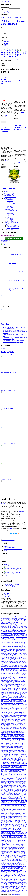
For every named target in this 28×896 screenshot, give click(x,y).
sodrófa (5, 655)
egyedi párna (23, 646)
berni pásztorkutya (18, 639)
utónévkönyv (6, 804)
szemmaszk (18, 868)
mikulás (25, 853)
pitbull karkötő (9, 634)
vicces (2, 818)
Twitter (17, 569)
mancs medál (14, 755)
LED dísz (3, 724)
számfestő (18, 770)
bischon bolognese (17, 751)
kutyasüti (3, 637)
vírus (15, 623)
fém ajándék (11, 888)
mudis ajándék (20, 715)
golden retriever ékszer (14, 748)
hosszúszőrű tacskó (21, 616)
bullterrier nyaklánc (17, 747)
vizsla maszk (18, 824)
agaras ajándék (4, 817)
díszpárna (7, 747)
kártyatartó (18, 660)
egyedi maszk (8, 647)
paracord (9, 759)
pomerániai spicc (10, 757)
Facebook (20, 567)
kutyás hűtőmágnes (7, 824)
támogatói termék (19, 863)
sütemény (3, 841)
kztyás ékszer (19, 730)
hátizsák (6, 620)
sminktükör (23, 804)
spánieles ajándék (8, 735)
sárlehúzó (10, 817)
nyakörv (14, 774)
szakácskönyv (8, 800)
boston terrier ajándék (18, 853)
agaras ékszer (24, 627)
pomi (15, 715)
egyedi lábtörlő (15, 707)
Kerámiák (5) (10, 206)
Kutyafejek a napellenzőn (7, 408)
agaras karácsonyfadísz (13, 797)
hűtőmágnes (11, 639)
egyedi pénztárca (5, 847)
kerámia (6, 726)
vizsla (6, 684)
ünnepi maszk (16, 883)
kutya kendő (23, 647)
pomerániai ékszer (23, 840)
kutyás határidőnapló (5, 618)
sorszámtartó (14, 875)
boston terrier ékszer (12, 645)
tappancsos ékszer (17, 657)
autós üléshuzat (9, 781)
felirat (17, 699)
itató (14, 635)
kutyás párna (14, 820)
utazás (21, 625)
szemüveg (11, 734)
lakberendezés (17, 682)
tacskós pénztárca (20, 736)
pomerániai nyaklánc (11, 825)
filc (11, 658)
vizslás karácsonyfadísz (19, 712)
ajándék (2, 856)
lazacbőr (19, 738)
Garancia (6, 546)
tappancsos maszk (21, 809)
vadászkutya (16, 680)
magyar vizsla (4, 664)
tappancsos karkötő (5, 700)
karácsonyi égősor (5, 734)
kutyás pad (24, 845)
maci (9, 627)
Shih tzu (2, 693)
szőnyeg (21, 699)
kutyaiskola (17, 678)
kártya (2, 884)
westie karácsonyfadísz (12, 758)
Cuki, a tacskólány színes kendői (8, 372)
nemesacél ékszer (5, 860)
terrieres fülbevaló (20, 685)
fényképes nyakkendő (6, 874)
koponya (18, 674)
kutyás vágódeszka (19, 814)
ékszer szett (16, 746)
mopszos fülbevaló (15, 867)
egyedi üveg (7, 792)
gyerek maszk (13, 812)
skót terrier (9, 657)
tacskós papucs (15, 789)
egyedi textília (13, 699)
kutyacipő (3, 662)
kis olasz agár (8, 805)
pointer (22, 668)
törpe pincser (16, 695)
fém (9, 818)
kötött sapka (22, 797)
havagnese (14, 833)
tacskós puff (18, 783)
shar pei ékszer (7, 787)
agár (12, 689)
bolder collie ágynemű (16, 813)
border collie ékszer (5, 731)
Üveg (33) (9, 211)
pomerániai (18, 829)
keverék (2, 813)
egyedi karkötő (12, 847)
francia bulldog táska (15, 855)
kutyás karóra (15, 688)
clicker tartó (21, 719)
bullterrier (23, 867)
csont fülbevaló (20, 856)
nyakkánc (18, 626)
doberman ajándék (5, 801)
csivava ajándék (7, 761)
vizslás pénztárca (5, 660)
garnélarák (16, 878)
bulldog (7, 790)
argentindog (15, 735)
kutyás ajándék (18, 716)
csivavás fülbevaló (11, 766)
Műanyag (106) (10, 221)
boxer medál (14, 787)
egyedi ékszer (4, 866)
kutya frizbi (3, 703)
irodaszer (3, 647)
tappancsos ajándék (5, 650)
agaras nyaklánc (7, 616)
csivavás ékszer (9, 868)
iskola (17, 812)
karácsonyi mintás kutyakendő (8, 783)
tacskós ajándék (13, 862)
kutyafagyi (21, 766)
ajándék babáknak (18, 709)
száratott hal (13, 642)
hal (8, 736)
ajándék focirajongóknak (6, 774)
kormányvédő (23, 836)
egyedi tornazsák (19, 832)
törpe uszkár (17, 794)
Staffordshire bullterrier (13, 839)
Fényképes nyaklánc (23, 59)
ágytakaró (7, 743)
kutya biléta (23, 650)
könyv (12, 616)
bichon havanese (18, 769)
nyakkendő (3, 757)
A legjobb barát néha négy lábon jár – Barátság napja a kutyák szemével (14, 328)
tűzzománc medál (20, 848)
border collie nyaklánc (10, 724)
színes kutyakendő (12, 717)
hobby (2, 778)
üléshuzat (20, 727)
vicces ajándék (4, 673)
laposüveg (14, 672)
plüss (22, 781)
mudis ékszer (8, 693)
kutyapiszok (16, 827)
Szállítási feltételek (8, 558)
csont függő (21, 742)
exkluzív (21, 798)
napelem (13, 619)
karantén (22, 847)
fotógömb (21, 890)
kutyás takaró (18, 618)
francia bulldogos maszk (6, 672)
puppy (24, 716)
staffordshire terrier (5, 789)
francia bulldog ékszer (13, 661)
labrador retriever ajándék (21, 630)
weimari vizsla (20, 858)
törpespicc (3, 862)
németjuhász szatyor (10, 654)
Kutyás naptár (7, 596)
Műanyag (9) (10, 207)
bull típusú (18, 721)
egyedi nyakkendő (15, 665)
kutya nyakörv (9, 680)
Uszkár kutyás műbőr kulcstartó (16, 280)
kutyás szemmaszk (5, 681)
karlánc (25, 711)
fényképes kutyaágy (16, 874)
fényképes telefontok (5, 844)
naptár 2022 (6, 771)
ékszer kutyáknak (8, 740)
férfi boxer (3, 619)
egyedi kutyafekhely (11, 770)
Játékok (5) (9, 217)
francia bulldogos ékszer (21, 635)
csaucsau (3, 766)
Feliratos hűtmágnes (20, 59)
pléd (7, 730)
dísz (18, 888)
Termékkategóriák (8, 188)
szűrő (12, 793)
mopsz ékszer (24, 763)
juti (21, 845)
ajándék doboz (22, 812)
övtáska (7, 878)
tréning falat (3, 666)
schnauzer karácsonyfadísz (19, 841)
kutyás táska (10, 742)
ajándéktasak (23, 837)
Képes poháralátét (15, 59)
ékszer (9, 688)
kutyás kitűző (22, 827)
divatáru (18, 662)
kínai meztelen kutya (5, 622)
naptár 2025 (3, 891)
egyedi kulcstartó (16, 876)
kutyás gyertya (9, 891)
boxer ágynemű (10, 794)
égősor (25, 800)
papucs (5, 828)
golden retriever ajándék (13, 739)
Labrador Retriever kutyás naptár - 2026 (6, 80)
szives (2, 715)
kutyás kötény (4, 802)
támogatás (3, 808)
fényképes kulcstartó (5, 849)
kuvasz (5, 739)
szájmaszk (12, 716)
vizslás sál (13, 677)
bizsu (13, 805)
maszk (8, 704)
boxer (18, 631)
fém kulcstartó (4, 742)
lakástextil (8, 880)
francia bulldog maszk (17, 708)
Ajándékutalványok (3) (9, 193)
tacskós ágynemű (5, 669)
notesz (10, 763)
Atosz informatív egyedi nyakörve (9, 354)
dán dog (17, 620)
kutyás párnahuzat (17, 664)
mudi (10, 641)
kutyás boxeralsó (17, 781)
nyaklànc (17, 520)
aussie (11, 872)
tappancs (16, 757)
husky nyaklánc (14, 890)
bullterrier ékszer (14, 849)
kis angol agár (24, 662)
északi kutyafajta (18, 693)
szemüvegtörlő (4, 653)
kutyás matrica (7, 859)
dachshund (15, 765)
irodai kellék (3, 625)
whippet (7, 685)
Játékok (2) (9, 205)
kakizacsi (11, 878)
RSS (13, 573)
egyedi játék (6, 701)
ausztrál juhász (18, 692)
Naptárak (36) (10, 220)
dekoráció (3, 654)
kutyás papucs (9, 728)
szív (14, 650)
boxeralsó (8, 642)
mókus (9, 665)
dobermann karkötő (22, 801)
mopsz (11, 700)
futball (2, 631)
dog (11, 789)
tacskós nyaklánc (22, 875)
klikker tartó (14, 759)
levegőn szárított (10, 709)
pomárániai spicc (13, 801)
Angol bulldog (4, 717)
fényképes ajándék (21, 785)
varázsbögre (13, 721)
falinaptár (16, 798)
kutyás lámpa (12, 736)
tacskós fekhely (8, 848)
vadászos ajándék (23, 739)
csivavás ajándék (17, 684)
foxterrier (24, 677)
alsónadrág (19, 755)
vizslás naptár (22, 839)
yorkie (21, 860)
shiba (17, 750)
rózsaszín (18, 762)
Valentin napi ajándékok (9, 587)
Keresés (3, 63)
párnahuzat (3, 709)
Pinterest (19, 568)
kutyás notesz (16, 872)
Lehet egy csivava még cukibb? (8, 390)
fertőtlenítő (13, 662)
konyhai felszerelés (18, 777)
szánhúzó (11, 804)
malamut (14, 809)
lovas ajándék (22, 878)
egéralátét (3, 651)
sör (19, 860)
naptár (4, 770)
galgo (17, 766)
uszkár (9, 620)
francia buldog (11, 863)
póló (16, 888)
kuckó (6, 627)
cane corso (5, 643)
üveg (21, 654)
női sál (22, 800)
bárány (11, 827)
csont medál (14, 705)
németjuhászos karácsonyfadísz (8, 786)
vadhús (20, 689)
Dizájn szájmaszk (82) (9, 229)
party (11, 650)
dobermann (8, 871)
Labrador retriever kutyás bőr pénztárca (20, 127)
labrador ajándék (10, 712)
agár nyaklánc (20, 844)
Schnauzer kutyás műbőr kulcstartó (17, 271)
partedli (2, 726)
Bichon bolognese (15, 864)
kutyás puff (3, 721)
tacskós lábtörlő (23, 888)
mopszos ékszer (14, 727)
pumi (21, 678)
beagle (10, 790)
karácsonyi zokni (5, 858)
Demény (6, 818)
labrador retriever (16, 763)
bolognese (15, 704)
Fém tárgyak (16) (11, 203)
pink (10, 820)
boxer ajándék (10, 806)
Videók (5, 550)
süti (13, 623)
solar (2, 616)
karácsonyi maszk (7, 833)
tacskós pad (20, 643)
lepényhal (15, 886)
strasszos (17, 805)
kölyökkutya (12, 701)
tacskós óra (14, 856)
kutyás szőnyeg (14, 622)
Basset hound (21, 886)
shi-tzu (25, 890)
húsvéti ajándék (10, 666)
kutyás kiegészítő (22, 808)
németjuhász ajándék (22, 859)
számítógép (23, 855)
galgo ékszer (10, 802)
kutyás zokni (23, 816)
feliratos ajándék (4, 888)
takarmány (9, 664)
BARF (6, 820)
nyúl (15, 676)
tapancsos (24, 708)
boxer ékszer (4, 682)
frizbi (22, 626)
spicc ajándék (9, 773)
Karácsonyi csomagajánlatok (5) (11, 222)
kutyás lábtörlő (18, 771)
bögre (2, 735)
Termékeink (6, 41)
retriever (16, 653)
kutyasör (25, 872)
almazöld (5, 863)
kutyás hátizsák (4, 835)
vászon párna (18, 655)
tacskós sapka (11, 653)
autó (25, 653)
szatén (15, 631)
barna (15, 666)
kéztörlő (18, 638)
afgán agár (3, 712)
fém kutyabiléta (4, 839)
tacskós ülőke (4, 845)
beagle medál (19, 880)
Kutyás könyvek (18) (12, 210)
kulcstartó (21, 511)
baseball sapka (16, 822)
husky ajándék (7, 890)
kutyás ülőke (12, 771)
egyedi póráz (8, 813)
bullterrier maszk (15, 828)
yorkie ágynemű (16, 625)
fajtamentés (8, 662)
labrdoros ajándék (20, 676)
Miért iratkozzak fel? (5, 240)
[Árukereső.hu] (14, 534)
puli (6, 645)
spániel (21, 872)
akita (8, 682)
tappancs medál (8, 853)
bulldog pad (8, 796)
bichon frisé (14, 859)
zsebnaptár (13, 880)
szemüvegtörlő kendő (6, 626)
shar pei (12, 719)
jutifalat (2, 646)
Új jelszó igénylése (8, 12)
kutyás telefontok (17, 773)
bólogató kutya (8, 829)
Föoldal (5, 40)
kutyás (2, 806)
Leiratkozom (4, 241)
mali (10, 689)
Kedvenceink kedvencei (10, 752)
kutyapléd (3, 880)
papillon (2, 743)
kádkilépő (12, 681)
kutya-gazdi (3, 879)
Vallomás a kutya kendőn (6, 479)
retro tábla (11, 669)
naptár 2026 (8, 867)
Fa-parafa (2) (10, 199)
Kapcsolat (6, 44)
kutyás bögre (8, 708)
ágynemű (14, 800)
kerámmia (21, 789)
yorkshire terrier (19, 686)
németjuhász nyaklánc (20, 681)
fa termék (14, 738)
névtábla (22, 883)
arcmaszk (13, 618)
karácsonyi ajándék (18, 711)
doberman (3, 868)
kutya (25, 777)
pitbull (2, 890)
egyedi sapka (15, 641)
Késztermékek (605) (8, 209)
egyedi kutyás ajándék (6, 713)
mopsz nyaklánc (4, 837)
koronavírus (3, 629)
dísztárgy (14, 790)
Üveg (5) (9, 202)
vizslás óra (23, 721)
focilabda (7, 827)
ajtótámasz (7, 762)
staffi (5, 696)
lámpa (25, 789)
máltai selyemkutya (10, 879)
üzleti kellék (6, 689)
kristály (18, 800)
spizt (4, 805)
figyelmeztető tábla (5, 711)
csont (6, 637)
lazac (2, 828)
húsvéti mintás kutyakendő (11, 697)
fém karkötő (24, 773)
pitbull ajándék (20, 672)
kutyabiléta (16, 835)
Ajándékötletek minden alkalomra (11, 584)
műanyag (16, 806)
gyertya (19, 796)
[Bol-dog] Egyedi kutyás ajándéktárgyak (13, 22)
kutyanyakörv (22, 805)
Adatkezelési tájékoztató (9, 547)
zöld (2, 771)
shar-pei (2, 684)
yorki (23, 730)
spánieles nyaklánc (14, 866)
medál (19, 806)
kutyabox (15, 633)
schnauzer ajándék (5, 699)
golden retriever (4, 688)
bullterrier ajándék (13, 837)
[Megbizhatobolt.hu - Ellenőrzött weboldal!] (14, 182)
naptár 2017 (9, 696)
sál (5, 670)
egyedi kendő (21, 765)
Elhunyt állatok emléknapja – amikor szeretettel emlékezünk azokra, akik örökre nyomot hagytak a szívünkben (15, 332)
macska (8, 721)
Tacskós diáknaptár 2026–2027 (16, 254)
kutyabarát (6, 884)
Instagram (18, 571)
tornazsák (15, 808)
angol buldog (9, 779)
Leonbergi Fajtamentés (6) (13, 228)
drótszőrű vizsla (18, 852)
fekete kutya (3, 758)
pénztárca (21, 835)
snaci (17, 882)
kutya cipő (9, 625)
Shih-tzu (18, 646)
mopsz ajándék (7, 646)
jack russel (23, 658)
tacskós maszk (8, 875)
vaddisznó (7, 886)
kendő (19, 779)
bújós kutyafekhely (20, 879)
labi (13, 746)
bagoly (2, 851)
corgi (13, 824)
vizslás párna (11, 692)
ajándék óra (20, 759)
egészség (3, 790)
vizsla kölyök (12, 685)
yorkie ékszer (15, 860)
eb (8, 641)
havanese (23, 770)
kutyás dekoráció (22, 871)
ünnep (17, 825)
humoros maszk (11, 730)
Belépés (2, 16)
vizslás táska (19, 623)
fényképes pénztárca (20, 726)
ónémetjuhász (19, 642)
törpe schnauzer (10, 678)
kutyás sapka (8, 707)
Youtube (18, 572)
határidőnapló (17, 804)
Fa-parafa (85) (10, 213)
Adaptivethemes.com (16, 894)
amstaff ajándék (12, 858)
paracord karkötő (17, 700)
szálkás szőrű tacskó (18, 754)
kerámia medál (4, 686)
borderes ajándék (16, 647)
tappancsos (3, 798)
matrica (14, 848)
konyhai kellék (11, 630)
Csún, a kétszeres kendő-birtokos (8, 444)
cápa (2, 824)
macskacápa (19, 774)
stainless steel (12, 723)
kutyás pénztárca (23, 670)
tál (14, 793)
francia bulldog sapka (19, 734)
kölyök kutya (10, 695)
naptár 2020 (11, 810)
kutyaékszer (17, 792)
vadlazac (12, 711)
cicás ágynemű (21, 843)
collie (25, 781)
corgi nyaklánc (14, 831)
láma (25, 686)
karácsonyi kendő (5, 723)
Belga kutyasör (12, 263)
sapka (12, 693)
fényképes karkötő (5, 812)
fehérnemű (15, 779)
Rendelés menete (8, 556)
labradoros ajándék (12, 691)
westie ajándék (4, 677)
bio (6, 766)
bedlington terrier (23, 634)
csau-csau (3, 697)
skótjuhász (10, 684)
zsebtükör (3, 800)
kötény (16, 719)
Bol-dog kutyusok (7, 352)
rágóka (6, 630)
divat (20, 782)
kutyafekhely (14, 796)
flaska (4, 680)
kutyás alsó (21, 653)
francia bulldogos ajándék (10, 638)
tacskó (17, 752)
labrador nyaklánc (19, 793)
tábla (19, 704)
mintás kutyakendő (21, 645)
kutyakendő (22, 825)
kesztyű (2, 740)
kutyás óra (17, 654)
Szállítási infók (7, 47)
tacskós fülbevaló (17, 744)
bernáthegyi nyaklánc (6, 649)
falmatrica (14, 728)
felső (25, 668)
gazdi (2, 863)
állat (5, 678)
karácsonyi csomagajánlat (11, 651)
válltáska (13, 713)
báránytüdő (13, 627)
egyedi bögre (20, 862)
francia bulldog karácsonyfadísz (11, 778)
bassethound (10, 668)
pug (22, 824)
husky (21, 876)
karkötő (24, 864)
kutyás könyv (4, 765)
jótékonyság (9, 809)
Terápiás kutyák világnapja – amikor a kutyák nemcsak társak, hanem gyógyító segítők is (13, 341)
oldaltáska (23, 697)
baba (15, 616)
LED (8, 782)
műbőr (18, 728)
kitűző (25, 862)
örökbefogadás (13, 731)
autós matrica (22, 720)
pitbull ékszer (14, 844)
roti (25, 619)
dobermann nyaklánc (8, 785)
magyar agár (16, 670)
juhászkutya (19, 717)
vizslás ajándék (23, 817)
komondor (9, 845)
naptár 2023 (20, 787)
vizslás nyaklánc (23, 713)
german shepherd (15, 767)
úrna (22, 868)
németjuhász (11, 643)
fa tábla (23, 618)
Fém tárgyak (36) (11, 214)
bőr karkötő (24, 796)
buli (20, 882)
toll (20, 680)
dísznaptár (21, 707)
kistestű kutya (23, 673)
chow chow (15, 696)
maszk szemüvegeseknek (15, 884)
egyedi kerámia (4, 641)
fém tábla (19, 731)
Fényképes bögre (26, 59)
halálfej (17, 713)
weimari (18, 847)
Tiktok (6, 575)
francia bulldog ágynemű (16, 818)
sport (2, 876)
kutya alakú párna (22, 651)
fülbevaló (9, 828)
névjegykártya (9, 635)
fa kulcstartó (9, 633)
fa (4, 820)
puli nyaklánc (22, 661)
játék (14, 868)
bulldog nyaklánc (18, 802)
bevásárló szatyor (7, 882)
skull (21, 864)
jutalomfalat (13, 870)
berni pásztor (20, 833)
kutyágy (7, 841)
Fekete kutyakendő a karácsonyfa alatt (10, 426)
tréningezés (10, 765)
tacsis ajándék (7, 727)
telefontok (18, 658)
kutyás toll (13, 626)
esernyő (23, 680)
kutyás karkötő (11, 655)
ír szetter (24, 806)
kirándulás (16, 634)
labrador (18, 627)
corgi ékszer (3, 705)
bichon (20, 866)
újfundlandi (3, 635)
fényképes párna (10, 798)
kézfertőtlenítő (21, 696)
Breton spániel (20, 666)
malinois (14, 829)
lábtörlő (2, 678)
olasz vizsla (21, 849)
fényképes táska (15, 720)
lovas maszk (13, 851)
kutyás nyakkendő (7, 876)
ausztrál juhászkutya (8, 631)
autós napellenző (20, 724)
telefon (2, 787)
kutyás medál (11, 852)
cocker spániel (16, 836)
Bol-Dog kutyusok (8, 593)
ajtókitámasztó (20, 790)
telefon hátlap (23, 665)
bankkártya (17, 650)
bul (26, 726)
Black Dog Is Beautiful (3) (13, 225)
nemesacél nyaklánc (11, 674)
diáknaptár (16, 742)
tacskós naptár (8, 746)
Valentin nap (3, 782)
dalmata (8, 703)
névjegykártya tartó (11, 732)
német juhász (16, 740)
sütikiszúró (3, 871)
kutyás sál (10, 843)
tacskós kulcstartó (8, 836)
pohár (4, 821)
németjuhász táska (19, 619)
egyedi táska (18, 637)
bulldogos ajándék (8, 715)
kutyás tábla (10, 754)
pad (21, 728)
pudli (5, 825)
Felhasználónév (5, 7)
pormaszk (21, 752)
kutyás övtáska (11, 726)
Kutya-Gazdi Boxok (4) (9, 194)
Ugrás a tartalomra (5, 1)
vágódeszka (3, 872)
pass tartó (11, 682)
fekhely (11, 841)
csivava (13, 620)
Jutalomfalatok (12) (8, 191)
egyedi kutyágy (8, 751)
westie (11, 747)
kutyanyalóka (17, 703)
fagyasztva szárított (15, 649)
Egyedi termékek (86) (9, 198)
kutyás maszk (15, 871)
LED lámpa (19, 761)
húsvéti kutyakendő (9, 769)
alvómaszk (24, 692)
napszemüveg (8, 738)
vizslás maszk (4, 754)
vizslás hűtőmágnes (20, 851)
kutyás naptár (11, 832)
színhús (10, 840)
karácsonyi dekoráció (21, 701)
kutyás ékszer (11, 814)
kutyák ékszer (11, 637)
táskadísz (16, 689)
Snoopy (6, 775)
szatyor (7, 763)
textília (11, 703)
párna (5, 806)
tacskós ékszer (7, 719)
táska (10, 860)
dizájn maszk (19, 677)
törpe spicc (9, 629)
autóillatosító (4, 704)
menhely (23, 682)
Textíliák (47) (10, 201)
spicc (24, 833)
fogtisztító (22, 649)
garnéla (21, 778)
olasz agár (12, 743)
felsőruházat (11, 777)
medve (25, 883)
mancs (5, 668)
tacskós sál (13, 762)
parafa (11, 886)
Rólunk (5, 45)
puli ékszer (10, 835)
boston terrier (9, 821)
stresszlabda (3, 732)
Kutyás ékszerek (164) (9, 195)
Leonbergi (16, 673)
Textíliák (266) (10, 215)
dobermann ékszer (5, 748)
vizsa (14, 821)
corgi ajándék (11, 673)
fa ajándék (8, 619)
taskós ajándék (4, 736)
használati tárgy (12, 750)
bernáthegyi (16, 891)
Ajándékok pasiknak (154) (10, 197)
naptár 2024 (17, 743)
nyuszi (15, 643)
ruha (7, 810)
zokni (19, 697)
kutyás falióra (4, 657)
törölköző (3, 738)
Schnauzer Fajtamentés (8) (13, 226)
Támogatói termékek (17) (10, 224)
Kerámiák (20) (10, 218)
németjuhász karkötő (5, 870)
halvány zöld (7, 716)
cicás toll (10, 775)
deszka (22, 637)
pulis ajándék (24, 704)
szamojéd (3, 827)
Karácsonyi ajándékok (9, 585)
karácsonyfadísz (4, 840)
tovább (6, 115)
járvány (7, 862)
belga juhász (19, 870)
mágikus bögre (4, 843)
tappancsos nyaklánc (17, 629)
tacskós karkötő (23, 620)
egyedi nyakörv (9, 808)
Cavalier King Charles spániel (13, 816)
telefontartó (3, 809)
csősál (18, 837)
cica (26, 765)
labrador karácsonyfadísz (6, 822)
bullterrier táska (16, 817)
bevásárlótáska (4, 665)
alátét (9, 677)
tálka (24, 623)
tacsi (2, 643)
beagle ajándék (23, 822)
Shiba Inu (9, 705)
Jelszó (2, 9)
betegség (12, 792)
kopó (21, 703)
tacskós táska (7, 831)
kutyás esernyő (4, 852)
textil (26, 676)
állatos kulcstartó (16, 845)
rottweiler (23, 655)
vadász (25, 639)
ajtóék (24, 786)
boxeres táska (15, 840)
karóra (7, 872)
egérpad (14, 658)
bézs (11, 883)
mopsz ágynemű (7, 720)
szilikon (5, 695)
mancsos (14, 646)
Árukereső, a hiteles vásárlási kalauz (14, 536)
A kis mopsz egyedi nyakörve (8, 461)
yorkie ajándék (12, 660)
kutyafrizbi (8, 864)
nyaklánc (3, 878)
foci (1, 805)
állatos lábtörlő (9, 744)
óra (13, 715)
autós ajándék (21, 735)
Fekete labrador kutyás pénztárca (20, 82)
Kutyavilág (6, 43)
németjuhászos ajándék (19, 810)
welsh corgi (23, 792)
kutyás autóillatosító (14, 782)
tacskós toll (3, 810)
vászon (21, 794)
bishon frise (3, 634)
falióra (6, 750)
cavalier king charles (5, 855)
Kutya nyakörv (17, 59)
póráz (15, 785)
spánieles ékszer (4, 797)
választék (3, 503)
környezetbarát (22, 740)
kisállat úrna (7, 755)
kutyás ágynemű (11, 686)
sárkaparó (20, 775)
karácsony (15, 775)
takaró (2, 620)
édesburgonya (17, 669)
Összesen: (7, 33)
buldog (24, 642)
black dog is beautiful (6, 793)
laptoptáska (3, 773)
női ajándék (3, 674)
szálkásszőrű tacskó (20, 723)
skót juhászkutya (8, 623)
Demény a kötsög (20, 887)
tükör (8, 866)
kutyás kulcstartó (21, 633)
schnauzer (13, 882)
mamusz (2, 848)
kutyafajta (14, 761)
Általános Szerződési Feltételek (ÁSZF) (13, 549)
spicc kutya (15, 843)
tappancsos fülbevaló (5, 767)
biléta (11, 704)
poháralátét (3, 864)
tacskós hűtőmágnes (20, 821)
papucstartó (6, 851)
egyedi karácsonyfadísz (9, 887)
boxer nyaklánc (19, 786)
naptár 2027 (21, 688)
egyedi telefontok (23, 757)
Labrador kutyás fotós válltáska (5, 129)
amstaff (23, 782)
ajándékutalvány (20, 732)
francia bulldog (16, 668)
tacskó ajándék (10, 676)
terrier (2, 727)
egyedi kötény (9, 670)
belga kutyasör (8, 856)
